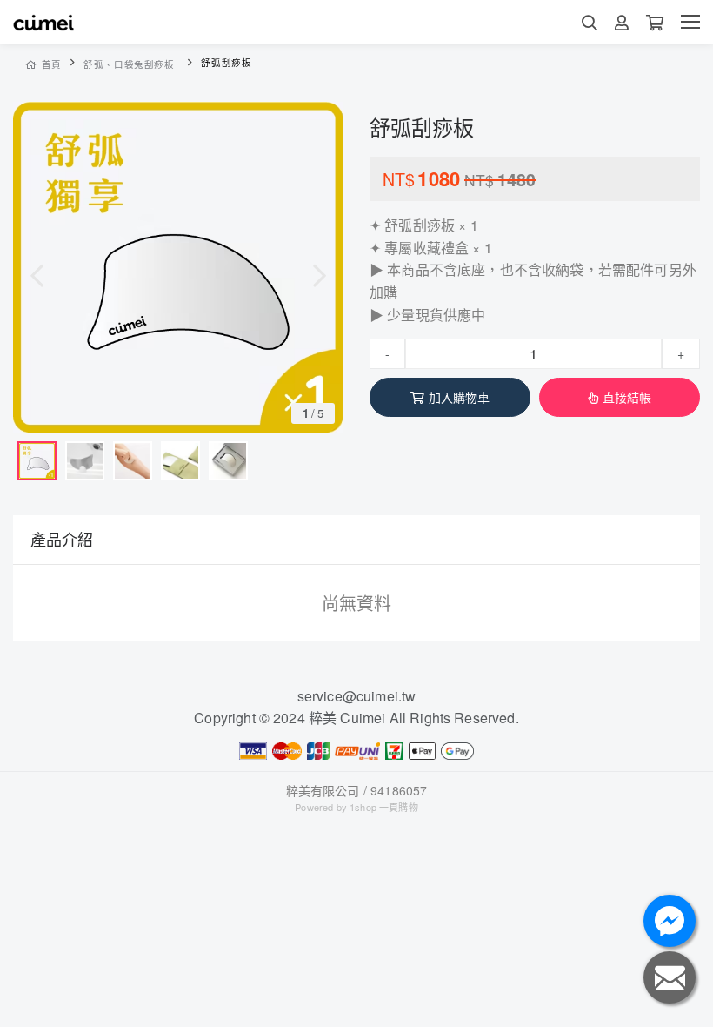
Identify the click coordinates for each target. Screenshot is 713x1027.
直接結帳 (627, 397)
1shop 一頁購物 (384, 807)
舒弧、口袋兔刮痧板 (129, 63)
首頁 (52, 63)
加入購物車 (459, 397)
